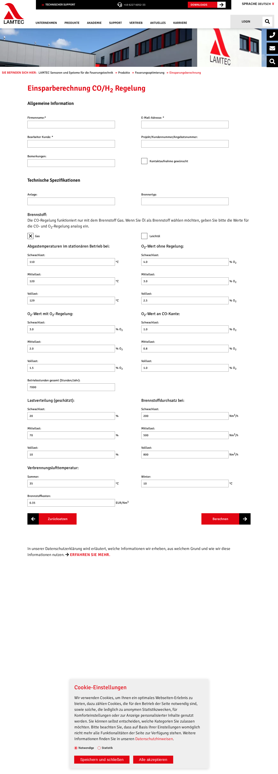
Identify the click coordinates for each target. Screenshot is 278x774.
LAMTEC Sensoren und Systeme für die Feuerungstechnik (76, 73)
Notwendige (86, 748)
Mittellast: (34, 274)
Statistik (107, 748)
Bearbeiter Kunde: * (40, 137)
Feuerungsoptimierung (150, 73)
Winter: (146, 477)
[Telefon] (272, 35)
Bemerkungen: (36, 156)
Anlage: (32, 194)
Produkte (124, 73)
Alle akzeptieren (153, 760)
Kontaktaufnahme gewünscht (168, 161)
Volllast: (32, 294)
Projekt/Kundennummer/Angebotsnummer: (169, 137)
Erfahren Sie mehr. (90, 554)
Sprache (257, 4)
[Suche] (272, 61)
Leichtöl (154, 236)
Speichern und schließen (102, 760)
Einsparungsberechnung (185, 73)
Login (245, 21)
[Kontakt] (272, 48)
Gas (37, 236)
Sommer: (33, 477)
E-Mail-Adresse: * (152, 118)
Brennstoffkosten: (39, 496)
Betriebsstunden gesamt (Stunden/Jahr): (53, 380)
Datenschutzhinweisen (154, 738)
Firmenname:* (36, 118)
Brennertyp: (149, 194)
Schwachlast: (36, 255)
